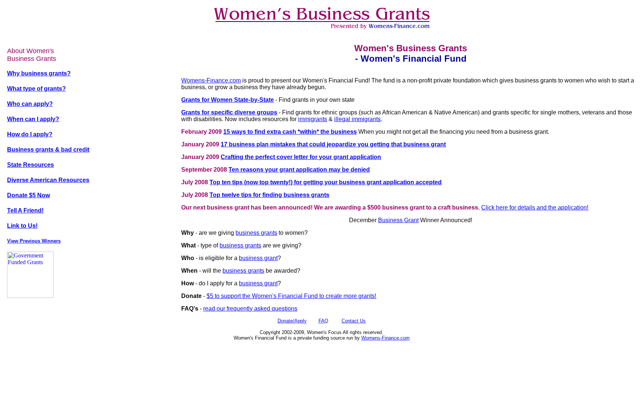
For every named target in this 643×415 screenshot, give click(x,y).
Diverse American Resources (48, 180)
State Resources (30, 165)
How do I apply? (29, 134)
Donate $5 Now (28, 195)
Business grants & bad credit (48, 149)
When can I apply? (33, 119)
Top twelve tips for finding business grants (269, 195)
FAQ (323, 321)
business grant (258, 258)
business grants (256, 233)
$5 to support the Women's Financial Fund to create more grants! (291, 296)
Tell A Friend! (25, 210)
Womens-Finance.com (211, 80)
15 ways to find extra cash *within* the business (290, 132)
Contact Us (354, 321)
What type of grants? (36, 88)
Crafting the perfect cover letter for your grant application (301, 157)
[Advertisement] (321, 315)
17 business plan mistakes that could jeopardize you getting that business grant (333, 144)
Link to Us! (22, 226)
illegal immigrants (357, 119)
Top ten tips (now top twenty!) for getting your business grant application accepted (325, 182)
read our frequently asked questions (250, 308)
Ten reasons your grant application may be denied (299, 169)
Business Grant (398, 220)
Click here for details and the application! (534, 207)
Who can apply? (30, 104)
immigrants (312, 119)
